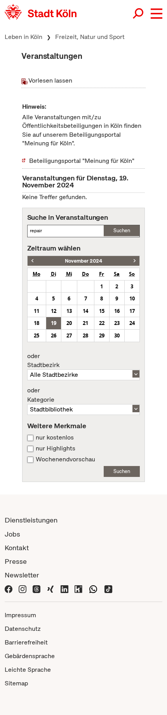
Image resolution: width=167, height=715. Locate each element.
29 (101, 335)
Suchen (121, 230)
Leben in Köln (23, 37)
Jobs (12, 534)
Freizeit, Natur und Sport (90, 37)
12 (53, 310)
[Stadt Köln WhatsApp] (93, 588)
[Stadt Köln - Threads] (36, 588)
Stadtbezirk (43, 360)
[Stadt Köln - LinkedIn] (64, 588)
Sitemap (16, 683)
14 (85, 310)
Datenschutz (23, 629)
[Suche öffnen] (138, 14)
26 (53, 335)
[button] (156, 13)
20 (69, 323)
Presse (16, 561)
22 (101, 323)
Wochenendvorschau (65, 459)
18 (36, 323)
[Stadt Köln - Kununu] (78, 588)
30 (117, 335)
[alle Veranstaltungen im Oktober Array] (32, 261)
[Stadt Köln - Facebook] (8, 588)
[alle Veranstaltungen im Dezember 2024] (134, 261)
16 (117, 310)
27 (69, 335)
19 (53, 323)
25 (36, 335)
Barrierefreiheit (26, 642)
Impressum (20, 615)
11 (36, 310)
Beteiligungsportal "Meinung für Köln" (81, 161)
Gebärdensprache (30, 656)
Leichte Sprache (28, 670)
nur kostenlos (55, 437)
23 (117, 323)
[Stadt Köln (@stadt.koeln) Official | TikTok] (108, 588)
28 (85, 335)
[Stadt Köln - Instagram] (22, 588)
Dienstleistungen (31, 520)
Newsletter (22, 574)
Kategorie (40, 395)
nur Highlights (55, 448)
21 (85, 323)
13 (69, 310)
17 (132, 310)
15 (101, 310)
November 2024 (83, 261)
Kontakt (17, 547)
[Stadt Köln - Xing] (50, 588)
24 (132, 323)
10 (132, 298)
